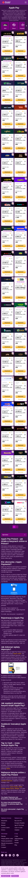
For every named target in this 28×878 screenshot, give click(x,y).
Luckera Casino (5, 827)
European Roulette (19, 823)
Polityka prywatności (6, 841)
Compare (3, 847)
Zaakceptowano (6, 875)
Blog (16, 845)
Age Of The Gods (19, 825)
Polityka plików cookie (7, 838)
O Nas (16, 836)
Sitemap (3, 836)
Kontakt (17, 842)
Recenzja (7, 53)
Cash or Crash (18, 827)
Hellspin (3, 823)
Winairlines (4, 820)
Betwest (3, 825)
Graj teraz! (7, 50)
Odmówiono (15, 875)
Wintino (3, 830)
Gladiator (17, 830)
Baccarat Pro (18, 820)
